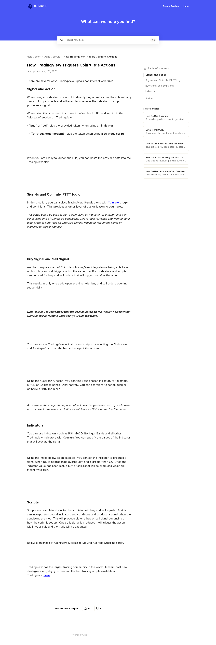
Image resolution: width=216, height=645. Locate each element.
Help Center (33, 56)
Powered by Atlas (79, 634)
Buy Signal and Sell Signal (159, 85)
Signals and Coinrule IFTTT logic (163, 80)
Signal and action (156, 74)
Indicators (150, 91)
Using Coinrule (52, 56)
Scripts (149, 98)
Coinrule (113, 202)
